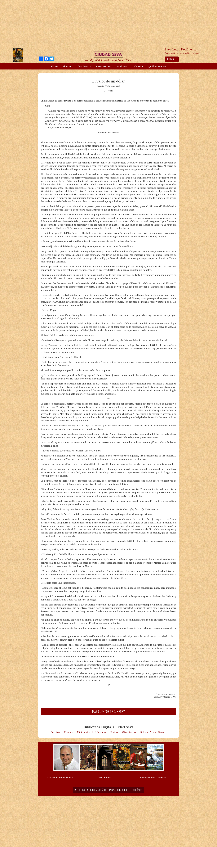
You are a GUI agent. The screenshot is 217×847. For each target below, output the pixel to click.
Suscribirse (93, 446)
